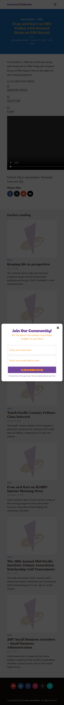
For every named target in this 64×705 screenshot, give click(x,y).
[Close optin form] (58, 328)
